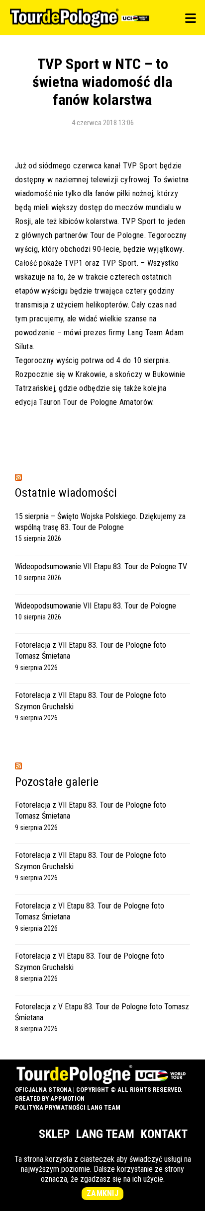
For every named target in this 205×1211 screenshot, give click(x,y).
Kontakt (164, 1134)
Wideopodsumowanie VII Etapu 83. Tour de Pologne (95, 605)
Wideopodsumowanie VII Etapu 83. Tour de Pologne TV (101, 566)
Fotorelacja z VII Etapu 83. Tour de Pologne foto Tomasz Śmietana (90, 650)
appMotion (67, 1098)
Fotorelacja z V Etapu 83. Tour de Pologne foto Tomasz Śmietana (102, 1012)
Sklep (54, 1134)
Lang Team (105, 1134)
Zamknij (102, 1193)
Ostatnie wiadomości (66, 493)
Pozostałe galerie (57, 782)
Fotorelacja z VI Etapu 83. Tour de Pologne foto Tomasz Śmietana (89, 911)
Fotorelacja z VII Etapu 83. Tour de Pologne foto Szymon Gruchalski (90, 700)
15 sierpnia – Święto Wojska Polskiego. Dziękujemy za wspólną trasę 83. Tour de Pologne (100, 522)
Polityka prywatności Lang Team (67, 1107)
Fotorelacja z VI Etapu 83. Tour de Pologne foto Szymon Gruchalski (89, 961)
